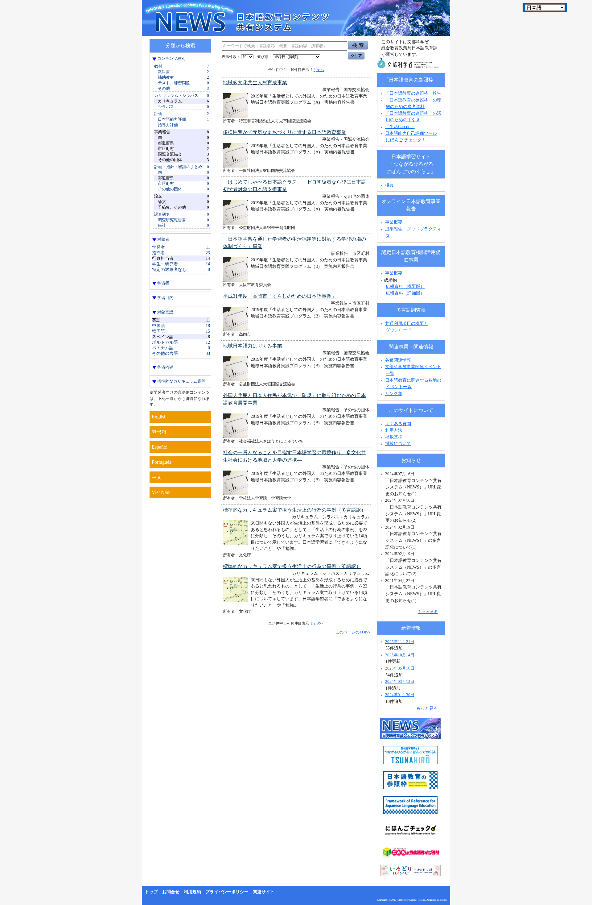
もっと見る (428, 611)
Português (161, 462)
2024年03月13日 (399, 681)
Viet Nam (161, 492)
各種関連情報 (397, 360)
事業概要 (393, 222)
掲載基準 (393, 436)
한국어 (159, 431)
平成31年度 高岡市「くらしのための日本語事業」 (279, 296)
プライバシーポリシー (227, 892)
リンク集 (393, 393)
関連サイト (263, 892)
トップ (151, 892)
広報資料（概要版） (405, 286)
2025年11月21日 (399, 641)
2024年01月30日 (399, 694)
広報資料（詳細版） (405, 293)
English (159, 416)
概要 (389, 184)
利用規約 (192, 892)
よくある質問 (398, 423)
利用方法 (393, 430)
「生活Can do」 (400, 126)
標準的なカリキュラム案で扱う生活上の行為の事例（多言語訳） (294, 510)
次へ (320, 70)
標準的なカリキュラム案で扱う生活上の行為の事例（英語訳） (292, 566)
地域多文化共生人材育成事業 (255, 82)
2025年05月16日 (399, 668)
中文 (157, 477)
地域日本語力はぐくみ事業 (252, 345)
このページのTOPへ (353, 632)
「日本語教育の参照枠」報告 (413, 93)
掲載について (398, 443)
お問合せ (170, 892)
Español (159, 447)
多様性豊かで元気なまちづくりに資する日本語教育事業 (284, 132)
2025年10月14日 (399, 655)
